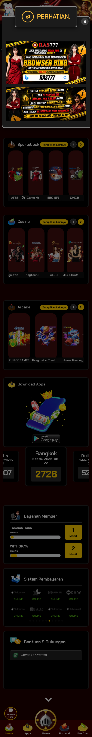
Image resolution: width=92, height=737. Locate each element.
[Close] (85, 21)
